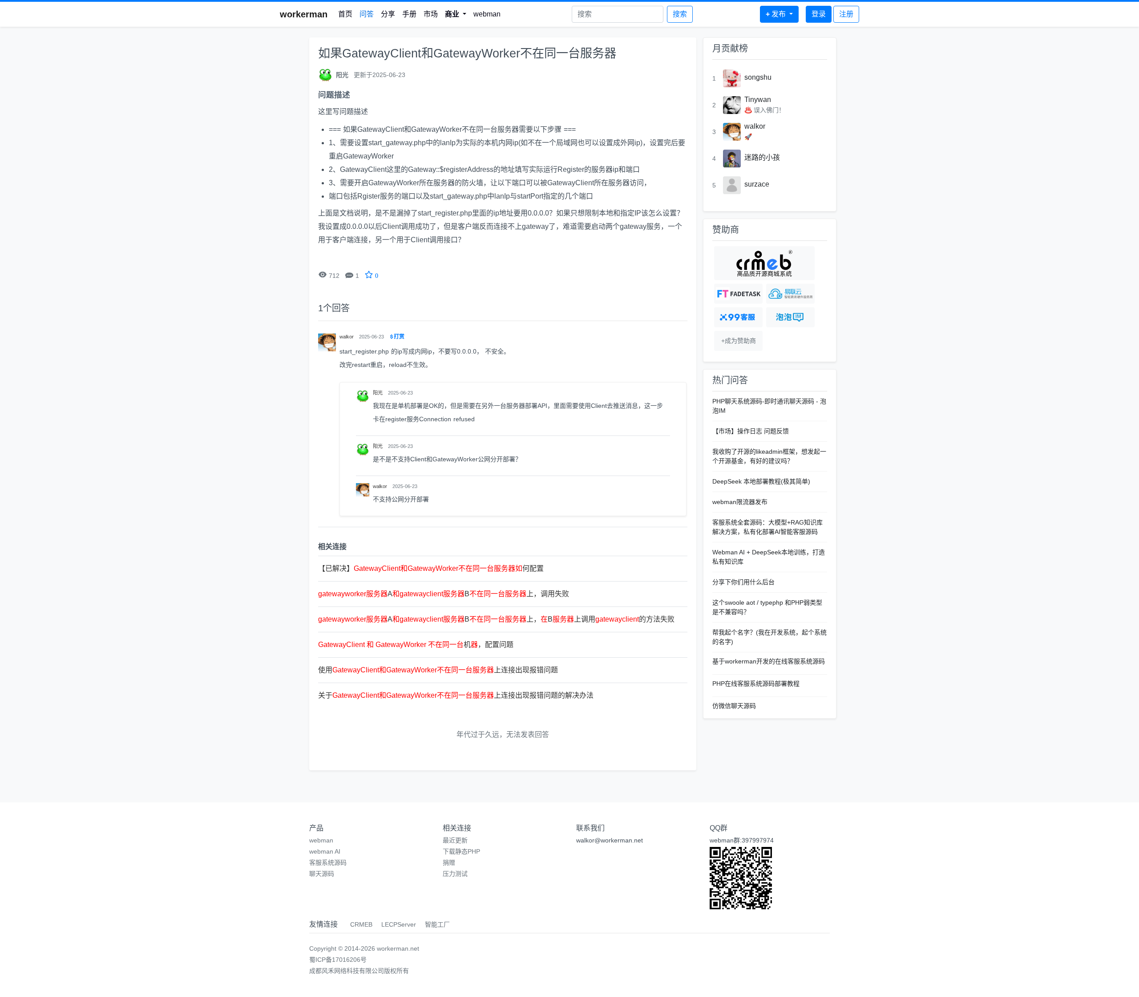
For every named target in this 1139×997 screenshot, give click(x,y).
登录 (819, 14)
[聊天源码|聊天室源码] (790, 317)
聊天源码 (321, 873)
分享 (388, 14)
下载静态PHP (461, 851)
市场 (431, 14)
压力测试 (455, 873)
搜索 (680, 14)
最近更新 (455, 840)
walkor (754, 126)
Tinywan (757, 99)
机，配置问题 (415, 644)
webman (487, 14)
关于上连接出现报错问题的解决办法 (456, 695)
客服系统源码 (328, 862)
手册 (409, 14)
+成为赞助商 (738, 340)
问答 (366, 14)
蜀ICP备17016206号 (338, 959)
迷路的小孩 (762, 157)
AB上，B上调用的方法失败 (496, 619)
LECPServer (398, 924)
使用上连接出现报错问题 (438, 670)
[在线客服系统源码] (738, 317)
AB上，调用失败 (443, 594)
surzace (756, 184)
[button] (455, 14)
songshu (757, 77)
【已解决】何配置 (431, 568)
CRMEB (361, 924)
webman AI (324, 851)
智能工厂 (437, 924)
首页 (345, 14)
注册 (846, 14)
